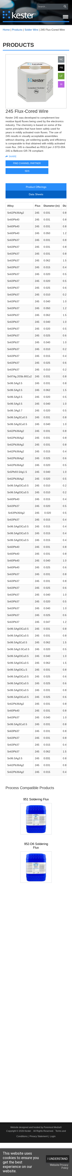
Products (17, 29)
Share (12, 156)
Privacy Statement (39, 1136)
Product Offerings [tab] (36, 186)
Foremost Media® (53, 1127)
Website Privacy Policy (59, 1166)
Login (53, 1136)
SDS (27, 171)
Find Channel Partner (27, 163)
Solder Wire (31, 29)
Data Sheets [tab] (36, 194)
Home (6, 29)
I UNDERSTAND (57, 1159)
